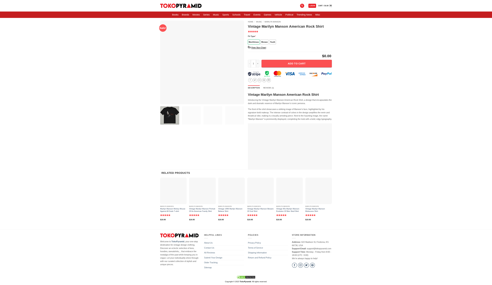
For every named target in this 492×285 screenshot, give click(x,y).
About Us (208, 243)
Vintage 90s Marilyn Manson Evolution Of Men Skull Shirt (287, 210)
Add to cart (297, 63)
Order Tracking (211, 262)
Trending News (304, 14)
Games (267, 14)
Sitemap (208, 267)
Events (256, 14)
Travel (247, 14)
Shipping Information (257, 253)
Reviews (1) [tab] (268, 88)
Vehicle (278, 14)
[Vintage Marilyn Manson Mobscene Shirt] (318, 191)
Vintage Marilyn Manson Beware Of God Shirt (260, 210)
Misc (317, 14)
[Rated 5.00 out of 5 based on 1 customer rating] (290, 31)
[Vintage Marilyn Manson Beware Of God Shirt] (260, 191)
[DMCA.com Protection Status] (246, 277)
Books (175, 14)
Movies (196, 14)
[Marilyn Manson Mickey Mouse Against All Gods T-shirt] (173, 191)
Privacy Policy (254, 243)
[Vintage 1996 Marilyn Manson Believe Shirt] (231, 191)
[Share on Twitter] (255, 80)
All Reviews (209, 253)
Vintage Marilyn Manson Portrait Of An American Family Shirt (202, 210)
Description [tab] (254, 88)
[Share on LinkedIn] (269, 80)
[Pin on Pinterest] (264, 80)
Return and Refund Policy (259, 258)
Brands (185, 14)
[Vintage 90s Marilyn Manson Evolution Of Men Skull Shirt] (289, 191)
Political (289, 14)
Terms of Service (255, 248)
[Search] (302, 6)
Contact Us (209, 248)
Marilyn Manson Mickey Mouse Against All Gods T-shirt (172, 210)
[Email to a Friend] (259, 80)
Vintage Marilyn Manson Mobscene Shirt (315, 210)
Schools (236, 14)
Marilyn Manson (273, 22)
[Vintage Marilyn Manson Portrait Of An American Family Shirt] (202, 191)
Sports (225, 14)
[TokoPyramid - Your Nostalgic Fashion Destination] (181, 6)
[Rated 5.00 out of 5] (165, 215)
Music (216, 14)
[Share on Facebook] (250, 80)
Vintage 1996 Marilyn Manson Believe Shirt (230, 210)
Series (206, 14)
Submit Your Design (213, 258)
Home (250, 22)
